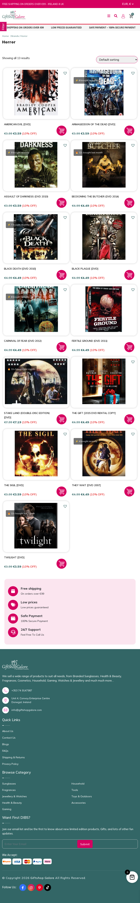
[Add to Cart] (62, 131)
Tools (74, 790)
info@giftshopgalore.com (26, 710)
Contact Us (8, 737)
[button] (65, 73)
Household (77, 783)
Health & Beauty (12, 802)
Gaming (6, 809)
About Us (7, 731)
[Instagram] (31, 887)
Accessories (78, 802)
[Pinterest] (39, 887)
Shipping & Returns (13, 757)
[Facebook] (22, 887)
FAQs (5, 750)
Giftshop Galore (42, 878)
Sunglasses (9, 783)
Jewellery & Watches (14, 796)
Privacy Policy (10, 764)
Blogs (5, 744)
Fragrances (9, 790)
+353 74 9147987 (21, 690)
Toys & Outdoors (81, 796)
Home (5, 36)
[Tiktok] (47, 887)
